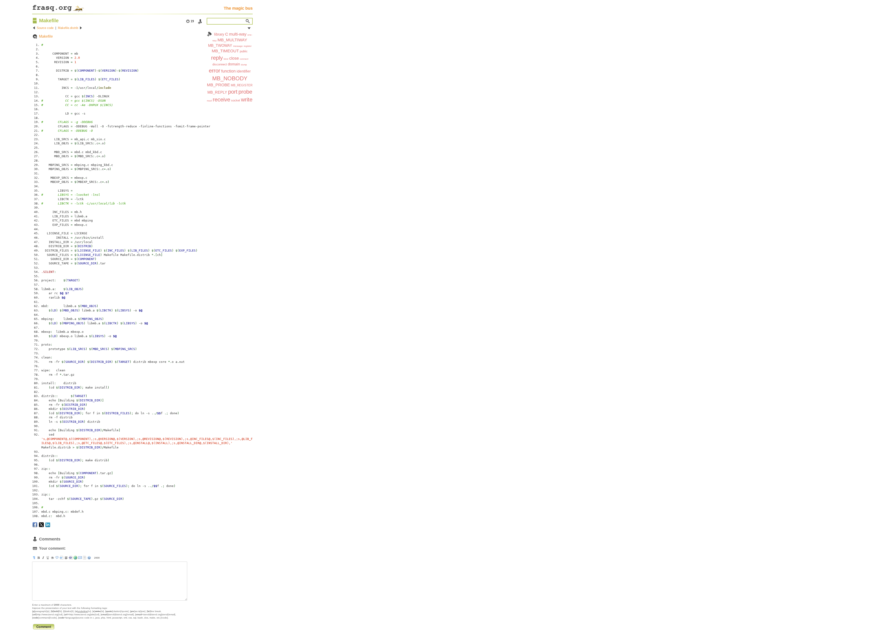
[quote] (57, 557)
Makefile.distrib (68, 28)
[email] (80, 557)
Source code (45, 28)
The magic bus (238, 8)
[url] (75, 557)
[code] (71, 557)
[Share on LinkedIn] (48, 524)
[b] (38, 557)
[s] (52, 557)
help (89, 557)
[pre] (61, 557)
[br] (66, 557)
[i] (43, 557)
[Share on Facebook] (35, 524)
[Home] (58, 7)
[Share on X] (41, 524)
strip (84, 557)
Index (209, 34)
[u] (48, 557)
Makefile (46, 36)
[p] (34, 557)
